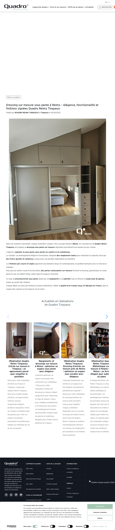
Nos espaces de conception (33, 489)
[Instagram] (6, 495)
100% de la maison (75, 7)
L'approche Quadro (40, 7)
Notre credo (29, 468)
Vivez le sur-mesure (58, 7)
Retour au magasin (13, 97)
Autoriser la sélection (100, 512)
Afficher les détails (98, 526)
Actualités (89, 7)
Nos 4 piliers (29, 484)
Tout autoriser (100, 506)
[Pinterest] (16, 495)
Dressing (48, 468)
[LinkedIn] (11, 495)
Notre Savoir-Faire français (33, 479)
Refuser (100, 518)
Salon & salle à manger (52, 489)
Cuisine (48, 499)
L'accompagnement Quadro (34, 500)
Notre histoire (30, 473)
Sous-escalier (50, 479)
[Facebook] (21, 495)
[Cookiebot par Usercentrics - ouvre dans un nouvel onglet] (11, 526)
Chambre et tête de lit (52, 494)
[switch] (52, 526)
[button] (107, 317)
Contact (69, 488)
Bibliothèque (49, 473)
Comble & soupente (51, 484)
